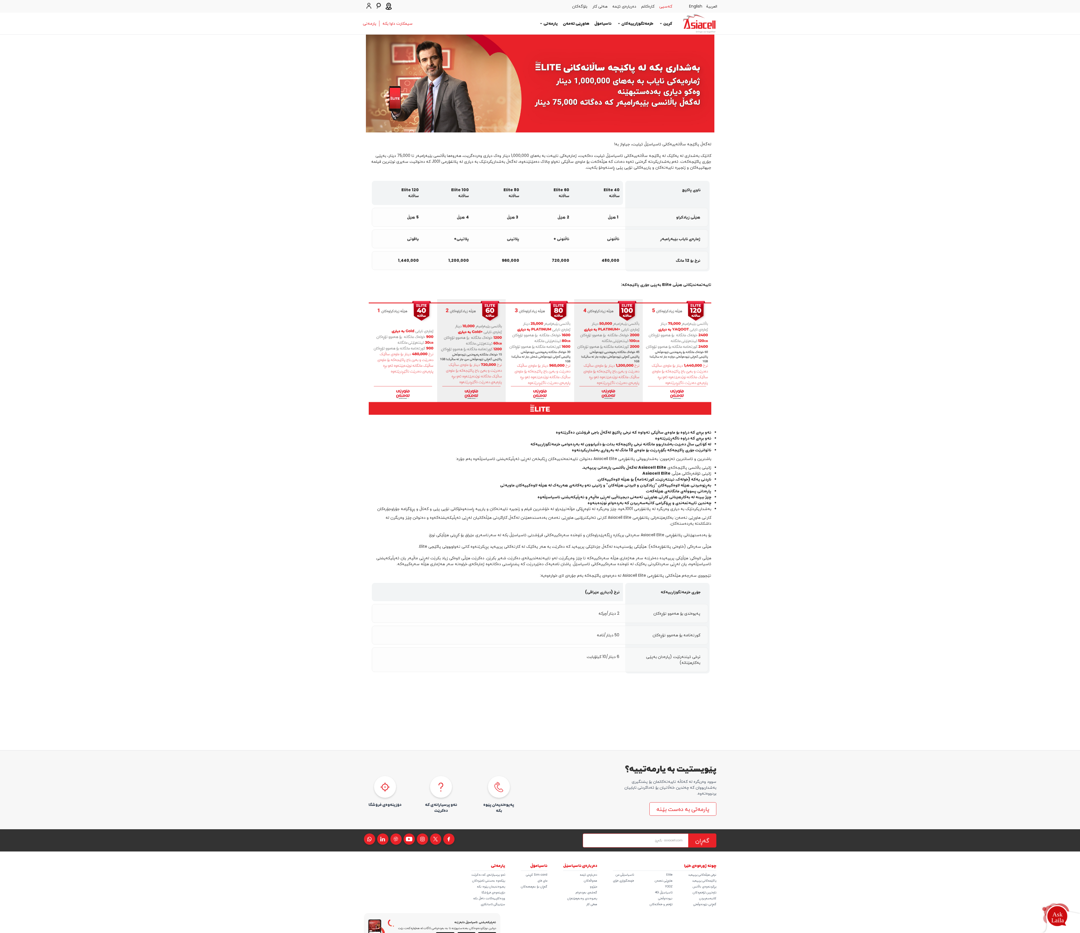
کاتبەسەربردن (707, 898)
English (695, 6)
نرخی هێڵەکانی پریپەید (702, 875)
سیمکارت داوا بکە (397, 23)
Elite (669, 875)
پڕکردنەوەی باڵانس (704, 886)
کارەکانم (647, 6)
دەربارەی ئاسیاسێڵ (580, 865)
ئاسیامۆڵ (602, 23)
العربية (711, 6)
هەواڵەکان (590, 880)
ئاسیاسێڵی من (625, 875)
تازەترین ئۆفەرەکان (704, 892)
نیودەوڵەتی (665, 898)
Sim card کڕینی (536, 875)
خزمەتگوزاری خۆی (623, 880)
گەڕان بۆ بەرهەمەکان (534, 886)
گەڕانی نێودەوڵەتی (704, 904)
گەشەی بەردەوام (586, 892)
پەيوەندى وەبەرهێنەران (582, 898)
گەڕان (702, 840)
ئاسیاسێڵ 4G (663, 892)
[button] (1057, 917)
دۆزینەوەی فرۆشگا (493, 892)
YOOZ (668, 886)
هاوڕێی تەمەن (576, 23)
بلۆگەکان (579, 6)
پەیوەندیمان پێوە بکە (491, 886)
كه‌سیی (665, 6)
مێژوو (593, 886)
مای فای (542, 880)
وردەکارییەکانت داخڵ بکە (489, 898)
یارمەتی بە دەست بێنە (682, 809)
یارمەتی (369, 23)
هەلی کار (591, 904)
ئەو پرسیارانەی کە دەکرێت (488, 875)
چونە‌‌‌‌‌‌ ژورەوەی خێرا (700, 865)
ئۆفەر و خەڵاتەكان (661, 904)
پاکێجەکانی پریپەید (704, 880)
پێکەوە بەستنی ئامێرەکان (488, 880)
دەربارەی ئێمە (624, 6)
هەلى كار (600, 6)
